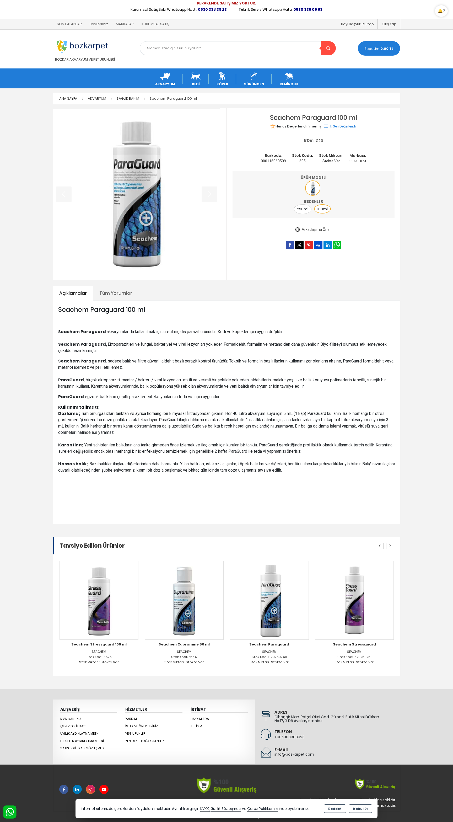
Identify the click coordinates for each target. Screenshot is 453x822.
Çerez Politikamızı (262, 808)
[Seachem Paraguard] (198, 600)
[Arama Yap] (328, 48)
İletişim (196, 726)
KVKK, (205, 808)
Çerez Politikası (73, 726)
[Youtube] (104, 789)
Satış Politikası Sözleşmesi (82, 748)
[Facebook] (64, 789)
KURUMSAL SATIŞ (155, 24)
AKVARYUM (165, 84)
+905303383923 (289, 737)
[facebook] (290, 245)
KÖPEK (222, 84)
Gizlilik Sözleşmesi (226, 808)
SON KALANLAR (69, 24)
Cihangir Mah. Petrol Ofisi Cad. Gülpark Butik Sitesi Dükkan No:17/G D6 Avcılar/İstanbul (326, 718)
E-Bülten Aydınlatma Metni (82, 741)
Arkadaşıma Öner (316, 229)
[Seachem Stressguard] (283, 600)
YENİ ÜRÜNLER (135, 733)
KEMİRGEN (289, 84)
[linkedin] (327, 245)
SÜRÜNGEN (254, 84)
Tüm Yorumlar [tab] (115, 293)
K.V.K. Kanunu (70, 719)
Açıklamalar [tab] (73, 293)
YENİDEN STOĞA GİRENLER (144, 741)
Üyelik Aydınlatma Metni (79, 733)
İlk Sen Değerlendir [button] (342, 126)
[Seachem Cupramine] (368, 600)
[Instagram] (90, 789)
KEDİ (196, 84)
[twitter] (299, 245)
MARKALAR (125, 24)
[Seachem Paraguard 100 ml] (136, 192)
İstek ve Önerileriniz (141, 726)
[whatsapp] (337, 245)
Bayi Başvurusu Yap (357, 24)
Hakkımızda (200, 719)
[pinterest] (309, 245)
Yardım (131, 719)
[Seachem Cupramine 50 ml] (113, 600)
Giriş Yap (389, 24)
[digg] (318, 245)
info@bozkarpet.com (294, 754)
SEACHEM (357, 161)
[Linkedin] (77, 789)
